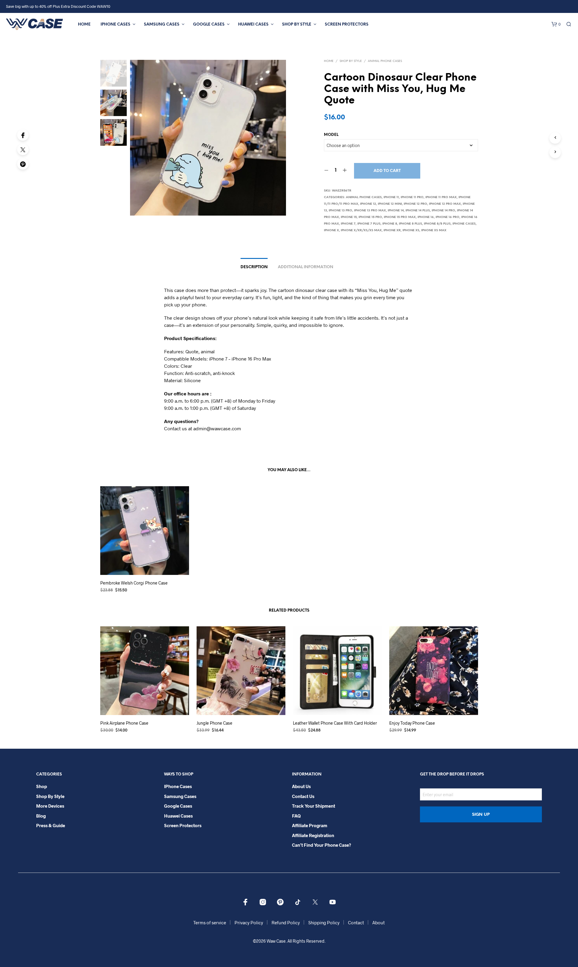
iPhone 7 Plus (369, 224)
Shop (41, 786)
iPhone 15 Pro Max (400, 217)
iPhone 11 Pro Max (441, 197)
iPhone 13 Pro (340, 210)
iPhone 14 (396, 210)
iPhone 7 (348, 224)
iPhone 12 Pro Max (445, 204)
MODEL (331, 135)
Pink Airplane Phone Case (124, 723)
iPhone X (331, 230)
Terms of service (209, 922)
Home (84, 24)
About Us (301, 786)
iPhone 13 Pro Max (370, 210)
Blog (41, 815)
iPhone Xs (410, 230)
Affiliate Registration (313, 835)
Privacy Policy (249, 922)
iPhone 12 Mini (390, 204)
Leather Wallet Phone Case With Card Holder (335, 723)
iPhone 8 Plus (410, 224)
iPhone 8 (389, 224)
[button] (556, 24)
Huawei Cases (253, 24)
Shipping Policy (324, 922)
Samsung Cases (161, 24)
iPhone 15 (349, 217)
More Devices (50, 806)
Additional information (305, 267)
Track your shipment (313, 806)
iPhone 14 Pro (443, 210)
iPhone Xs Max (433, 230)
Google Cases (209, 24)
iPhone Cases (115, 24)
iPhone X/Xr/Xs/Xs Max (361, 230)
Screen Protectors (346, 24)
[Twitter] (23, 149)
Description (254, 267)
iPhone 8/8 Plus (437, 224)
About (378, 922)
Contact (356, 922)
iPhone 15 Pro (370, 217)
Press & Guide (50, 825)
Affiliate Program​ (309, 825)
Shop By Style (296, 24)
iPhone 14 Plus (418, 210)
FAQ (296, 815)
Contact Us (303, 796)
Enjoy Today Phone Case (412, 723)
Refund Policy (286, 922)
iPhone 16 (426, 217)
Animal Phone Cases (385, 61)
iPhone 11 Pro (412, 197)
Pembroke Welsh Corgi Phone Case (134, 582)
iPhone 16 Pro (447, 217)
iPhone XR (392, 230)
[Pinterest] (23, 164)
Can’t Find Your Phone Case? (321, 845)
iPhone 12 (368, 204)
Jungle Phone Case (214, 723)
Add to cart (387, 171)
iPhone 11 (391, 197)
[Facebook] (23, 135)
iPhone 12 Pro (415, 204)
